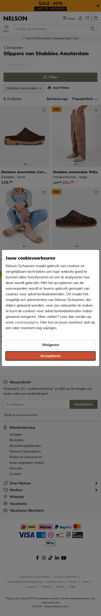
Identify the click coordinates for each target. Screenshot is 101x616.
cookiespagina (26, 322)
